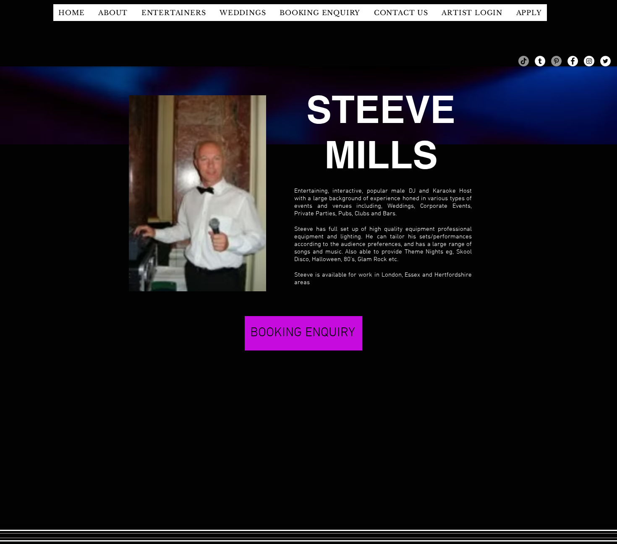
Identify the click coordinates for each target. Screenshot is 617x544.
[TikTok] (523, 61)
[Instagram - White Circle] (589, 61)
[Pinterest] (556, 61)
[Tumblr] (540, 61)
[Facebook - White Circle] (572, 61)
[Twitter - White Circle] (605, 61)
